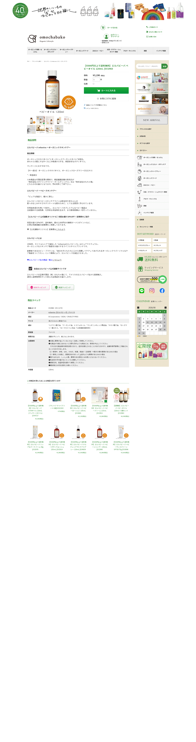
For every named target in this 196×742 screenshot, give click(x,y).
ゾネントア (158, 250)
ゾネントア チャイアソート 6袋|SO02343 (57, 406)
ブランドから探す (36, 61)
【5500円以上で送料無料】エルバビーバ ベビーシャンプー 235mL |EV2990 (99, 446)
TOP (28, 61)
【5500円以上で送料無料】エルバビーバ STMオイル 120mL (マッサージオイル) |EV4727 (35, 410)
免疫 (156, 240)
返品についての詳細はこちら (96, 105)
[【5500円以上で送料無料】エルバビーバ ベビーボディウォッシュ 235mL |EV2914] (57, 431)
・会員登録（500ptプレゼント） (111, 41)
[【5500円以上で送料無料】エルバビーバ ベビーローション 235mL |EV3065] (78, 395)
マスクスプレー (145, 245)
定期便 (142, 219)
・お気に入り (104, 42)
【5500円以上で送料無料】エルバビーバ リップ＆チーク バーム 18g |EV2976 (35, 446)
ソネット (158, 245)
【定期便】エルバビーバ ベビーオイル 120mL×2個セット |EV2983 (121, 409)
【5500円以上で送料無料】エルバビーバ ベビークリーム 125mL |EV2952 (99, 409)
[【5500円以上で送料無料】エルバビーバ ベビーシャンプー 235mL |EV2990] (99, 431)
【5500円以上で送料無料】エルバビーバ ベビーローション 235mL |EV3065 (78, 409)
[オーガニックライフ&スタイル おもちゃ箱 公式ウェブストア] (46, 43)
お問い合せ (152, 37)
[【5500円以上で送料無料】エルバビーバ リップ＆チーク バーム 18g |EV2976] (35, 431)
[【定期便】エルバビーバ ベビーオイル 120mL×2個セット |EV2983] (121, 395)
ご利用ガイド (153, 27)
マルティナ (143, 250)
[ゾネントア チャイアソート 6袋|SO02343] (57, 395)
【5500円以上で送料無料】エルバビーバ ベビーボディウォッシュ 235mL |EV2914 (57, 446)
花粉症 (142, 240)
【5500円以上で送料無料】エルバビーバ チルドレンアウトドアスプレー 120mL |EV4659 (78, 446)
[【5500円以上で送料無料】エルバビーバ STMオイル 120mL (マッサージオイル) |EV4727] (35, 395)
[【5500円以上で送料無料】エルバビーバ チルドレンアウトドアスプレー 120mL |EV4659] (78, 431)
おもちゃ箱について (155, 32)
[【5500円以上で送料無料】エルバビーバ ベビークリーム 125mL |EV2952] (99, 395)
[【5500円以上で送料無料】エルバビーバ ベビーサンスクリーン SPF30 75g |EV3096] (121, 431)
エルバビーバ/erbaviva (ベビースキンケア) (55, 61)
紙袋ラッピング (65, 287)
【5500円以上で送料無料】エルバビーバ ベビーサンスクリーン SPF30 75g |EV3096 (121, 446)
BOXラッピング (40, 287)
